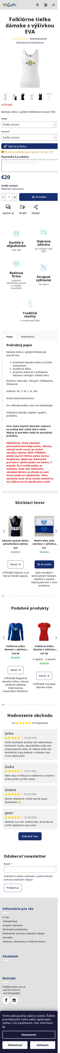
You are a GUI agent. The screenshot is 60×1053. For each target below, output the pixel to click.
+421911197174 (11, 990)
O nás (6, 917)
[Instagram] (14, 1000)
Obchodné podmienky (15, 929)
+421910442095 (11, 993)
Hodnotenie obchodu (30, 715)
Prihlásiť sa (13, 887)
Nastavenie (29, 1035)
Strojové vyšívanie (13, 925)
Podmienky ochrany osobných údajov (24, 933)
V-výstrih (38, 659)
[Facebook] (6, 1000)
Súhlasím (43, 1045)
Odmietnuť (15, 1045)
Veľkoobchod (10, 921)
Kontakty (7, 937)
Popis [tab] (9, 336)
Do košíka (40, 196)
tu (3, 1026)
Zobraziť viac (30, 836)
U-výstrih (50, 659)
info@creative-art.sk (14, 986)
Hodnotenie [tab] (27, 336)
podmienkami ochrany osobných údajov (28, 878)
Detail (13, 564)
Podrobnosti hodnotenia (30, 42)
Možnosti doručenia (12, 188)
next (56, 531)
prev (3, 531)
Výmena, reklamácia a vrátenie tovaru (24, 941)
